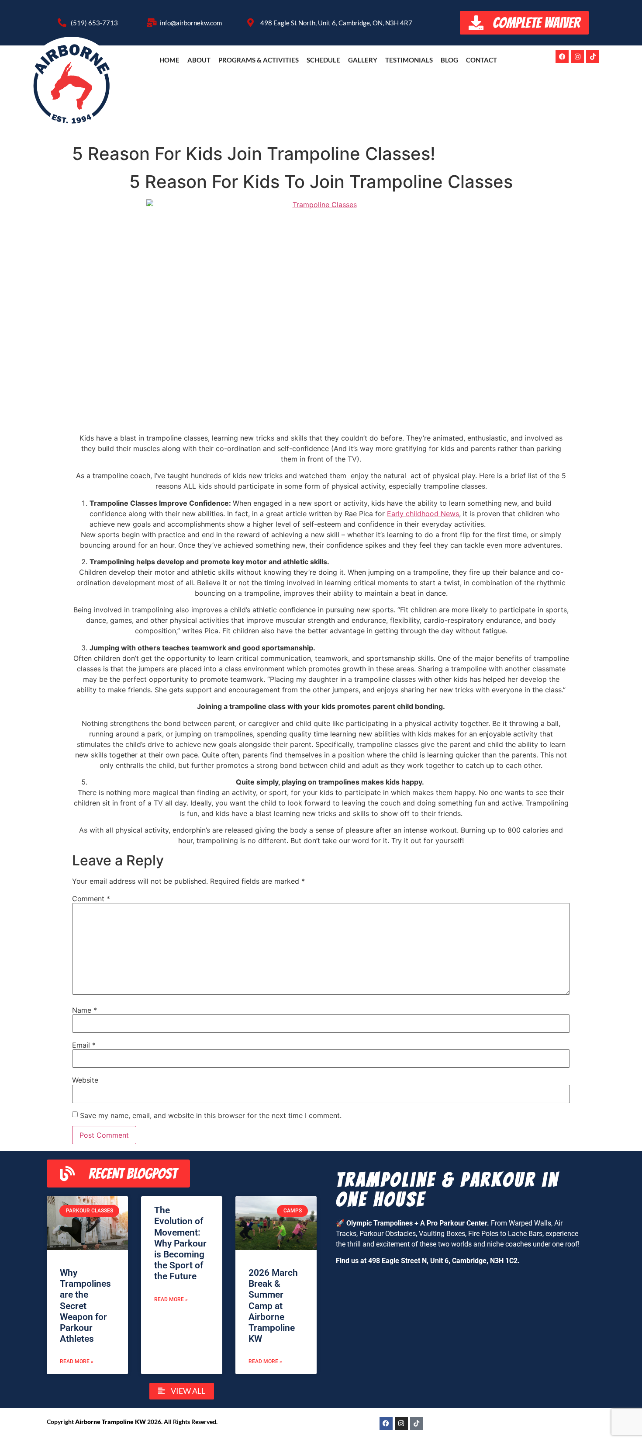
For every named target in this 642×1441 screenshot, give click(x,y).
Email (84, 1045)
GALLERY (362, 60)
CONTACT (481, 60)
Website (85, 1079)
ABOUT (199, 60)
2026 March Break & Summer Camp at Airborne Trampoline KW (273, 1305)
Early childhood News (423, 513)
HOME (169, 60)
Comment (91, 898)
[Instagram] (577, 56)
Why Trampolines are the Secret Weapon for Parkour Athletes (85, 1305)
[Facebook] (562, 56)
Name (84, 1010)
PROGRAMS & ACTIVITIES (258, 60)
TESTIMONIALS (409, 60)
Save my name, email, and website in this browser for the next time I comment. (211, 1115)
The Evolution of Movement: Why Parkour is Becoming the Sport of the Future (180, 1243)
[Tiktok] (592, 56)
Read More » (76, 1361)
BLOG (449, 60)
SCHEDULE (323, 60)
